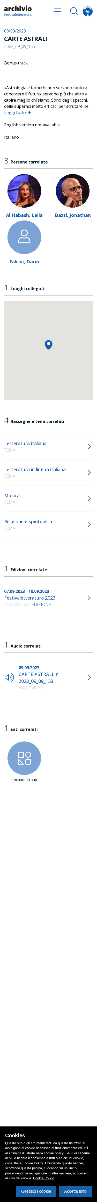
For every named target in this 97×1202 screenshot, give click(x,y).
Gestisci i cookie (36, 1191)
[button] (48, 344)
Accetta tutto (75, 1191)
